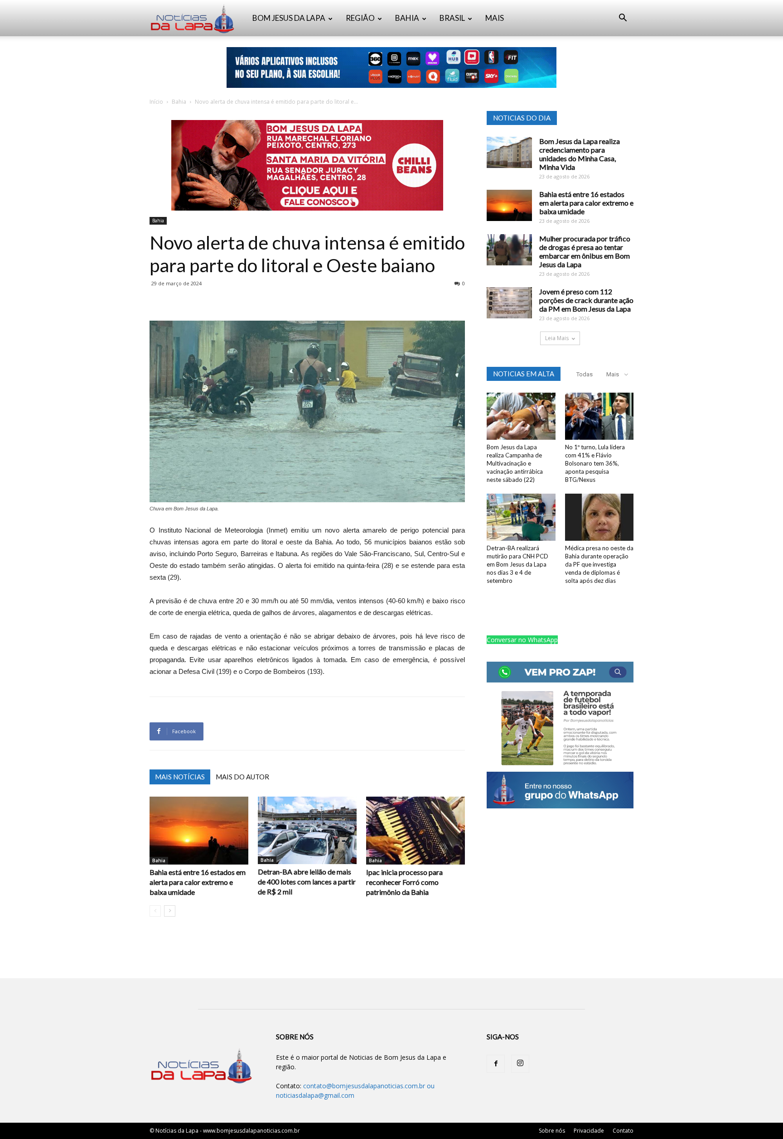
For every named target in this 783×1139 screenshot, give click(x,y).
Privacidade (589, 1130)
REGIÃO (360, 18)
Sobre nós (552, 1130)
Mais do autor (242, 777)
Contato (623, 1130)
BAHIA (407, 18)
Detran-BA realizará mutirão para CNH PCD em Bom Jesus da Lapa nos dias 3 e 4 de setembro (517, 564)
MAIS (494, 18)
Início (156, 102)
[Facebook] (496, 1064)
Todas (584, 374)
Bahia (179, 102)
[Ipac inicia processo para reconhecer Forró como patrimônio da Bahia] (415, 831)
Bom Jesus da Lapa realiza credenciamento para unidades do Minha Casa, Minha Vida (579, 154)
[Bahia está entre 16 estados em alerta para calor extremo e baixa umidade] (199, 831)
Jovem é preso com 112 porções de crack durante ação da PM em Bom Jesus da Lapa (586, 300)
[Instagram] (520, 1064)
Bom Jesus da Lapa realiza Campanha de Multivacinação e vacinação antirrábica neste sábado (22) (515, 463)
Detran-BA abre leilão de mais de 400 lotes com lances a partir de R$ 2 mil (307, 881)
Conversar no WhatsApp (522, 639)
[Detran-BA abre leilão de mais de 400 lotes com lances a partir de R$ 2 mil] (307, 830)
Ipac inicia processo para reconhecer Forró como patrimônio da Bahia (404, 882)
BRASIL (452, 18)
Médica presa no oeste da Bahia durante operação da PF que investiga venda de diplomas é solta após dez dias (599, 564)
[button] (622, 18)
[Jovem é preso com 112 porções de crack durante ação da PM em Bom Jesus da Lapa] (509, 302)
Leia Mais (557, 338)
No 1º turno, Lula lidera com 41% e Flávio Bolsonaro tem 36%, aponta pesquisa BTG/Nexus (595, 463)
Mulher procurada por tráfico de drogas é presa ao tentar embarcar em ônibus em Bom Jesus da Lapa (584, 251)
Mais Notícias (180, 777)
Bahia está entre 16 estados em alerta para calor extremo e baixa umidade (198, 882)
